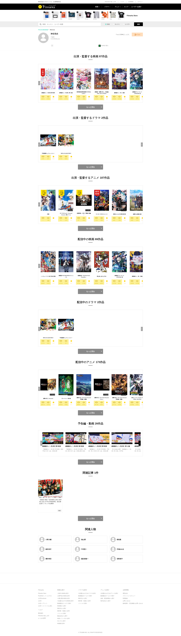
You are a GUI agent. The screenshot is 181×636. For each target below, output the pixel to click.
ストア (126, 7)
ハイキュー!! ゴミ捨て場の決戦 (48, 276)
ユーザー (127, 24)
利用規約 (125, 598)
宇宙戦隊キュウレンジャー (48, 153)
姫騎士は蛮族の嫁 (137, 214)
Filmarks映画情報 (43, 30)
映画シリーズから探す (63, 618)
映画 (96, 7)
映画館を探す (61, 623)
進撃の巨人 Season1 (48, 398)
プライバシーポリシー (129, 596)
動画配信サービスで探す (64, 603)
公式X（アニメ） (43, 603)
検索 (138, 24)
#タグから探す (61, 621)
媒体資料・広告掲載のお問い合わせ (133, 603)
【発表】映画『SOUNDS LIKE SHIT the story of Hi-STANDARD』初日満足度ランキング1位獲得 (50, 501)
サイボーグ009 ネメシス (101, 214)
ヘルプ (122, 2)
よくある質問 (42, 618)
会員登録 (130, 2)
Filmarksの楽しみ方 (110, 2)
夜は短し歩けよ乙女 (101, 276)
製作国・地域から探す (63, 611)
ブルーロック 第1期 (66, 398)
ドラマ (106, 7)
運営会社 (125, 593)
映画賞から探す (61, 606)
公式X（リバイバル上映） (45, 606)
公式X (39, 601)
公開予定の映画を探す (63, 596)
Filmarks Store (42, 593)
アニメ (117, 7)
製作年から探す (61, 608)
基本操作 (40, 613)
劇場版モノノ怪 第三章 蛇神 (48, 92)
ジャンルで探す (61, 613)
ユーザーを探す (136, 7)
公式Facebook (42, 598)
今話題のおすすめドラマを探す (87, 593)
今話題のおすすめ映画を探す (65, 601)
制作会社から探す (106, 601)
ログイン (140, 2)
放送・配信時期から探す (107, 598)
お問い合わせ (126, 601)
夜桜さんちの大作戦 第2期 (119, 214)
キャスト (117, 24)
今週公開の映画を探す (63, 598)
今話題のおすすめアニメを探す (109, 593)
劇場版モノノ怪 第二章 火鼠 (66, 92)
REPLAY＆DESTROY (66, 153)
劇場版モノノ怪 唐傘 (119, 92)
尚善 (48, 214)
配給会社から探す (62, 616)
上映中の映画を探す (63, 593)
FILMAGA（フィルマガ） (45, 596)
